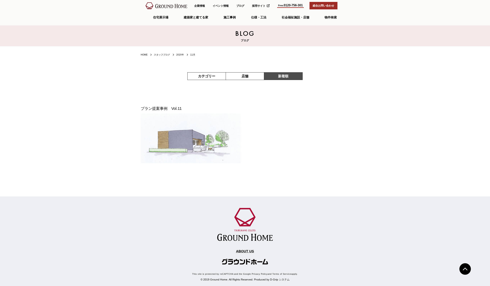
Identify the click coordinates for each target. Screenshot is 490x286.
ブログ (240, 5)
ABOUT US (245, 251)
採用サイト (258, 5)
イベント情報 (221, 5)
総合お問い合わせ (323, 5)
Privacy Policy (260, 274)
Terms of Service (281, 274)
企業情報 (199, 5)
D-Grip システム (280, 279)
